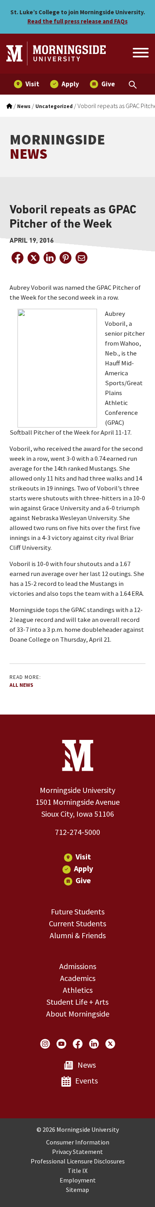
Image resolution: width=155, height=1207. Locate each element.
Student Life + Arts (77, 1002)
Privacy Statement (77, 1152)
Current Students (77, 923)
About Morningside (77, 1014)
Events (86, 1080)
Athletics (78, 990)
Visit (83, 856)
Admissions (77, 966)
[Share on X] (33, 258)
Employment (78, 1180)
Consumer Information (77, 1142)
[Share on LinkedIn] (49, 258)
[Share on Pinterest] (65, 258)
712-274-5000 (77, 832)
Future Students (78, 911)
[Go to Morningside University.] (9, 106)
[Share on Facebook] (17, 258)
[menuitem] (26, 84)
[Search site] (140, 54)
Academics (77, 978)
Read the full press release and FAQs (77, 21)
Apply (83, 868)
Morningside (57, 147)
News (87, 1065)
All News (21, 685)
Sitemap (77, 1190)
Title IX (77, 1171)
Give (83, 880)
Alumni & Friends (78, 935)
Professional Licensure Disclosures (78, 1161)
